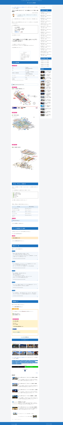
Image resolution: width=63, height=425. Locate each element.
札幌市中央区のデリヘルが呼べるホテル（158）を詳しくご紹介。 (46, 55)
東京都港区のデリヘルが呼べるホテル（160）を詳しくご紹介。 (46, 47)
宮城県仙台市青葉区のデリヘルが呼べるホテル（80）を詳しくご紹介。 (46, 52)
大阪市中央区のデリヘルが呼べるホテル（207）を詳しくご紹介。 (46, 35)
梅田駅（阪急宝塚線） (23, 361)
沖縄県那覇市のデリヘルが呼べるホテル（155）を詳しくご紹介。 (46, 13)
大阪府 (15, 7)
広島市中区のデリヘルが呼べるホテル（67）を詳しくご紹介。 (46, 22)
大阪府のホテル (20, 360)
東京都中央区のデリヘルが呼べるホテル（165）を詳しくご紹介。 (46, 44)
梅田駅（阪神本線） (24, 360)
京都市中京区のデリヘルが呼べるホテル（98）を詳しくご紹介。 (46, 30)
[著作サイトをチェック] (25, 370)
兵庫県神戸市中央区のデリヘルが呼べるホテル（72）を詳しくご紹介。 (46, 24)
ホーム (13, 7)
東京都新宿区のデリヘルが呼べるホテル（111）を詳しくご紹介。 (46, 49)
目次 (24, 52)
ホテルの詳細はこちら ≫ (25, 339)
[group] (15, 346)
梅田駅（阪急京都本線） (32, 360)
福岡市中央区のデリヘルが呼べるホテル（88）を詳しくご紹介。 (46, 16)
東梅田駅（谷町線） (33, 361)
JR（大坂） (37, 360)
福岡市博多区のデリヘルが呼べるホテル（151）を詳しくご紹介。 (46, 19)
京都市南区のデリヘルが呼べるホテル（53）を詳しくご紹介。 (46, 33)
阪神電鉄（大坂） (18, 361)
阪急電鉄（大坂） (14, 361)
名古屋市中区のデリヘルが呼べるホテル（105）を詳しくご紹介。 (46, 41)
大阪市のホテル (19, 7)
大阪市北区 (23, 7)
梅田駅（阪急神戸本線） (28, 361)
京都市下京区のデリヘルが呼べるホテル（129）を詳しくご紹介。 (46, 27)
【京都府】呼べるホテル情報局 (45, 62)
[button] (37, 346)
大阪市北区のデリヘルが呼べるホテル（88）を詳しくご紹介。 (46, 38)
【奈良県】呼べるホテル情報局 (45, 64)
